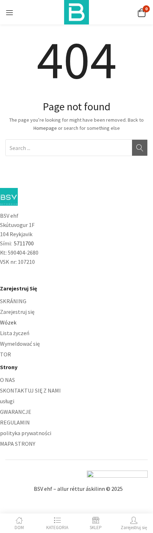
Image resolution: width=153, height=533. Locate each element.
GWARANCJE (15, 411)
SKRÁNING (13, 301)
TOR (5, 354)
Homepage (45, 128)
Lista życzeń (15, 333)
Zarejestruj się (17, 311)
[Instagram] (18, 275)
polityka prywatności (25, 433)
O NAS (7, 379)
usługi (7, 401)
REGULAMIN (15, 422)
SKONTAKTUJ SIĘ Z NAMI (30, 390)
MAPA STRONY (17, 443)
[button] (141, 12)
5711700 (24, 243)
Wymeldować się (20, 343)
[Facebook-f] (3, 275)
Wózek (8, 322)
